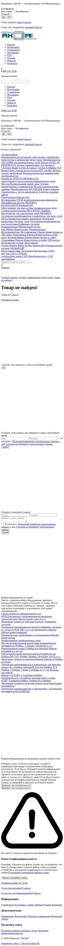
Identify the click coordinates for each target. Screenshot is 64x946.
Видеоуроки (13, 47)
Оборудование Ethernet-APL (15, 197)
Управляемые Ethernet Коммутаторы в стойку (24, 240)
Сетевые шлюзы (9, 154)
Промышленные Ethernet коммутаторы (20, 227)
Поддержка (13, 52)
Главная (5, 267)
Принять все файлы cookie (14, 878)
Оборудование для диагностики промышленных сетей (29, 208)
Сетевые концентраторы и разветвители (25, 185)
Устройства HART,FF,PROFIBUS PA (20, 178)
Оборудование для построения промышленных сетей (28, 181)
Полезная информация (39, 916)
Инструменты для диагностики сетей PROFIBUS (26, 213)
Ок (3, 368)
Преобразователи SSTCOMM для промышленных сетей (30, 161)
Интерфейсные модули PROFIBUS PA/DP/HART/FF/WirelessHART (19, 204)
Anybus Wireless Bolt (35, 245)
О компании (13, 50)
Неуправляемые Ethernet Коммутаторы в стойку (32, 237)
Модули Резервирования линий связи (20, 184)
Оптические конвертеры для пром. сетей (27, 220)
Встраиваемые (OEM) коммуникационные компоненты (29, 200)
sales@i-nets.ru (24, 22)
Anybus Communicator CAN (31, 165)
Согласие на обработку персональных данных (29, 444)
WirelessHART (17, 248)
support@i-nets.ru (33, 27)
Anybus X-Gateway (28, 168)
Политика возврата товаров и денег (19, 930)
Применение (7, 916)
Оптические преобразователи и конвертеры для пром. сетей (31, 216)
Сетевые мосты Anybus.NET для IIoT (33, 170)
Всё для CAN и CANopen (14, 253)
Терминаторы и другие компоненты (19, 192)
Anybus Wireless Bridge (12, 245)
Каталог (11, 44)
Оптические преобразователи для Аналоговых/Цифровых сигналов (30, 222)
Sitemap (39, 905)
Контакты (12, 63)
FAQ (9, 55)
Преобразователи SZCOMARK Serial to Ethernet (35, 189)
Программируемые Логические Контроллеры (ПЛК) (28, 251)
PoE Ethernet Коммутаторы (14, 229)
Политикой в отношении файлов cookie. (28, 872)
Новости (11, 60)
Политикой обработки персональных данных (35, 441)
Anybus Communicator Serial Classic (24, 160)
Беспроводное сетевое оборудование (19, 243)
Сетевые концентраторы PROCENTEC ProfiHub (25, 210)
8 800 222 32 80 (9, 71)
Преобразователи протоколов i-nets (19, 157)
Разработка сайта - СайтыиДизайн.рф (20, 943)
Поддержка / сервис (24, 905)
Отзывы (11, 58)
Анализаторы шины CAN (14, 256)
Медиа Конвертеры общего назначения (21, 218)
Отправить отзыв (10, 300)
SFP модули (54, 240)
